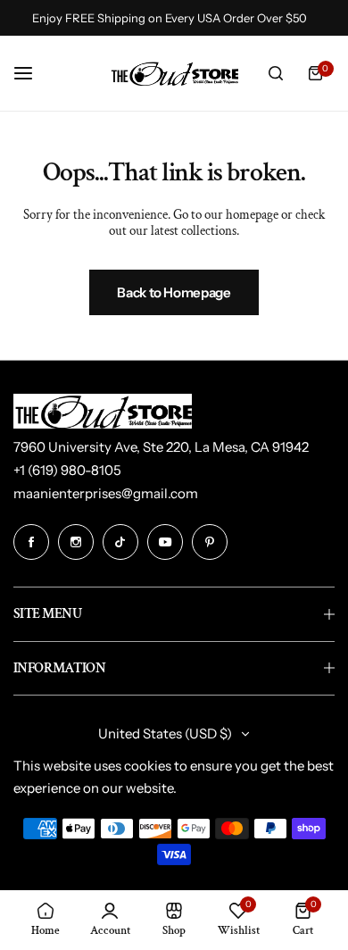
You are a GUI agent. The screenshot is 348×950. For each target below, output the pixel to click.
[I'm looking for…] (275, 73)
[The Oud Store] (174, 73)
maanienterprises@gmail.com (105, 493)
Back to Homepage (173, 292)
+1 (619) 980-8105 (67, 470)
